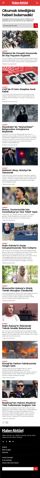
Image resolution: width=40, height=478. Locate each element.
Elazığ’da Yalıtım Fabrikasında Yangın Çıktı (19, 364)
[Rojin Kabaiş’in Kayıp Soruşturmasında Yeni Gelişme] (20, 232)
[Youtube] (10, 441)
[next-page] (7, 422)
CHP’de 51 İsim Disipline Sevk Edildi (19, 90)
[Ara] (36, 25)
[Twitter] (3, 441)
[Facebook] (6, 441)
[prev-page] (3, 422)
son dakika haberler (19, 435)
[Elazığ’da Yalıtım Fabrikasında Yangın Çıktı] (20, 350)
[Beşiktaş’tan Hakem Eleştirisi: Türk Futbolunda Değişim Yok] (20, 389)
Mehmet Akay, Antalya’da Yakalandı (16, 171)
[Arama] (35, 468)
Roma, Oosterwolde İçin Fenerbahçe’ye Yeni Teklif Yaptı (20, 210)
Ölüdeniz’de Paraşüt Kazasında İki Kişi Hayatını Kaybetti (19, 54)
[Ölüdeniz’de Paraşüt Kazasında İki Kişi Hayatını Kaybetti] (20, 39)
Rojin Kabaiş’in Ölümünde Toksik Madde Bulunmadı (16, 327)
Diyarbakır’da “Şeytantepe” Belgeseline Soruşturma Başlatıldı (17, 129)
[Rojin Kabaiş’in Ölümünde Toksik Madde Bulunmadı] (20, 312)
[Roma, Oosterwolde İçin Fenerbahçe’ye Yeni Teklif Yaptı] (20, 196)
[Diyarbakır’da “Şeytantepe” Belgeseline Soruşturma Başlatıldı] (20, 113)
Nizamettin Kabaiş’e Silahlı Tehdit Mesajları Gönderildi (17, 289)
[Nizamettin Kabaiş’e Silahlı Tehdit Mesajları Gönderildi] (20, 274)
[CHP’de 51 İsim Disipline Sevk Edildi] (20, 75)
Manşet (5, 51)
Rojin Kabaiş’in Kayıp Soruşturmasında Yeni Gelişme (19, 246)
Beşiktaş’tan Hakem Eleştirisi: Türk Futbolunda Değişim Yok (19, 404)
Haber (4, 435)
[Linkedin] (13, 441)
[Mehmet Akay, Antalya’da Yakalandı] (20, 156)
